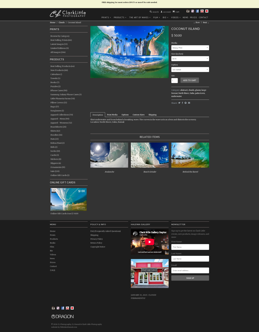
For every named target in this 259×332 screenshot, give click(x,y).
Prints (106, 17)
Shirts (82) (55, 131)
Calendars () (56, 74)
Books (52, 243)
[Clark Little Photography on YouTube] (202, 12)
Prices (193, 17)
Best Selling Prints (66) (61, 40)
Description (98, 115)
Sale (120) (54, 171)
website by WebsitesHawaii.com (64, 327)
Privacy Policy (96, 239)
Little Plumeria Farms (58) (62, 98)
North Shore (183, 93)
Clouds (62, 22)
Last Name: (176, 253)
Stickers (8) (55, 159)
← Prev (196, 22)
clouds (191, 90)
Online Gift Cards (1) (59, 175)
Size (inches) (177, 54)
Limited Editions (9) (59, 48)
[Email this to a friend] (188, 103)
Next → (206, 22)
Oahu (192, 93)
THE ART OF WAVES (140, 17)
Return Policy (96, 243)
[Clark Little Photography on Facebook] (197, 12)
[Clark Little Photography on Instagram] (187, 12)
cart (177, 12)
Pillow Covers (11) (58, 102)
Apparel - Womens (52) (61, 123)
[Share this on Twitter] (179, 103)
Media (174, 43)
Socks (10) (55, 151)
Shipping (153, 115)
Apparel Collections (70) (61, 114)
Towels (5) (55, 78)
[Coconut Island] (129, 52)
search (155, 12)
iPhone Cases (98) (58, 90)
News (185, 17)
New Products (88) (59, 70)
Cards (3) (54, 155)
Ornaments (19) (57, 167)
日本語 (52, 270)
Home (52, 231)
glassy (198, 90)
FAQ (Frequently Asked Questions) (105, 231)
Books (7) (54, 82)
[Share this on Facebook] (182, 103)
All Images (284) (58, 52)
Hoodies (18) (56, 135)
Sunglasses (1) (57, 110)
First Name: (176, 241)
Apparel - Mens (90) (59, 119)
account (167, 12)
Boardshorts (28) (58, 127)
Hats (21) (54, 139)
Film (156, 17)
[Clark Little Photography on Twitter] (192, 12)
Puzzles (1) (55, 86)
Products (120, 17)
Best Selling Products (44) (62, 66)
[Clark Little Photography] (69, 13)
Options (125, 115)
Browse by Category (59, 36)
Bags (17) (54, 106)
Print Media (112, 115)
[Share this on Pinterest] (185, 103)
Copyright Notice (97, 247)
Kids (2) (53, 147)
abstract (184, 90)
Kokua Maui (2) (57, 143)
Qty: (173, 75)
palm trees (200, 93)
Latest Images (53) (59, 44)
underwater (176, 96)
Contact (203, 17)
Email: (174, 265)
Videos (176, 17)
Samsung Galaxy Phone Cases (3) (66, 94)
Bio (165, 17)
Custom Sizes (138, 115)
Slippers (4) (55, 163)
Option (174, 65)
